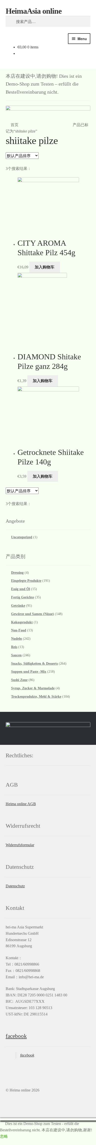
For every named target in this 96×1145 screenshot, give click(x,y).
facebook (16, 1036)
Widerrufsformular (20, 845)
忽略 (4, 1136)
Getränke (18, 605)
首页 (14, 125)
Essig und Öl (20, 589)
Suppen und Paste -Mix (28, 671)
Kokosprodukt (22, 622)
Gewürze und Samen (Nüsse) (32, 614)
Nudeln (16, 638)
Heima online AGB (21, 804)
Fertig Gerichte (22, 597)
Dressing (17, 572)
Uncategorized (21, 537)
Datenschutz (15, 886)
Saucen (16, 655)
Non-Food (18, 630)
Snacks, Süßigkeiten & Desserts (34, 663)
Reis (14, 647)
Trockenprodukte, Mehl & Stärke (36, 696)
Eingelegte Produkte (26, 581)
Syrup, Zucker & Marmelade (33, 688)
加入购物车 (44, 267)
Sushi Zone (19, 680)
